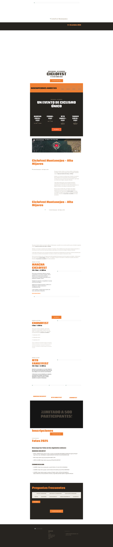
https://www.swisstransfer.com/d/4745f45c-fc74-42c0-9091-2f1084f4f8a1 (52, 467)
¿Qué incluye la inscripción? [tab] (55, 493)
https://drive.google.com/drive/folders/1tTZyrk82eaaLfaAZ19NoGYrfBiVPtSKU (53, 469)
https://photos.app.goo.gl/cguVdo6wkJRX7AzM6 (45, 457)
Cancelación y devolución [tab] (70, 493)
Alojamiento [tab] (76, 496)
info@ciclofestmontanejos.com (72, 533)
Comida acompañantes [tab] (65, 496)
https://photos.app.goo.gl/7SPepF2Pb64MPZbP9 (50, 460)
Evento (49, 533)
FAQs (49, 538)
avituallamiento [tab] (53, 496)
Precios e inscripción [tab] (41, 493)
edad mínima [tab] (43, 496)
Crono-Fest (50, 537)
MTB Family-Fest (51, 536)
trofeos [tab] (36, 496)
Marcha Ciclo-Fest (51, 535)
